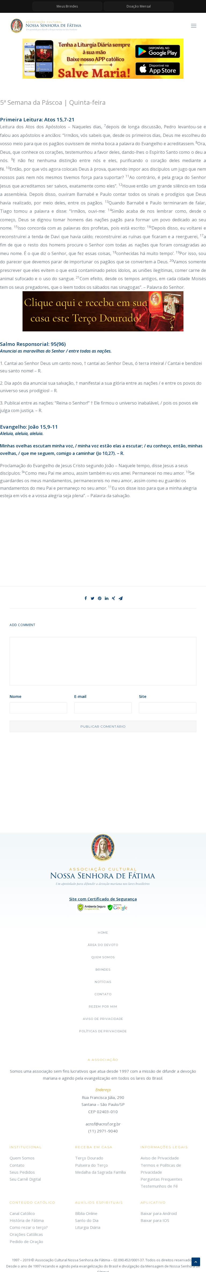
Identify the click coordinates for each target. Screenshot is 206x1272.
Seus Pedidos (22, 1172)
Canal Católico (22, 1213)
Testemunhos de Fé (159, 1186)
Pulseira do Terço (91, 1165)
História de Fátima (27, 1220)
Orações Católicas (26, 1234)
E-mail (80, 696)
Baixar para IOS (155, 1220)
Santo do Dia (86, 1220)
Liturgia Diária (87, 1227)
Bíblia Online (86, 1213)
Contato (102, 994)
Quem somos (103, 957)
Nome (15, 696)
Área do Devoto (103, 945)
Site (142, 696)
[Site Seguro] (103, 906)
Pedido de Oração (26, 1241)
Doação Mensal (139, 6)
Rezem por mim (103, 1006)
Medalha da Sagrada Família (100, 1172)
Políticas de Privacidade (103, 1031)
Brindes (103, 969)
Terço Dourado (89, 1158)
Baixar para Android (159, 1213)
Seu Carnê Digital (25, 1179)
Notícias (103, 982)
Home (103, 932)
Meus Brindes (67, 6)
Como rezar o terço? (29, 1227)
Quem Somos (22, 1158)
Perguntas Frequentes (161, 1179)
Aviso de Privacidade (103, 1019)
